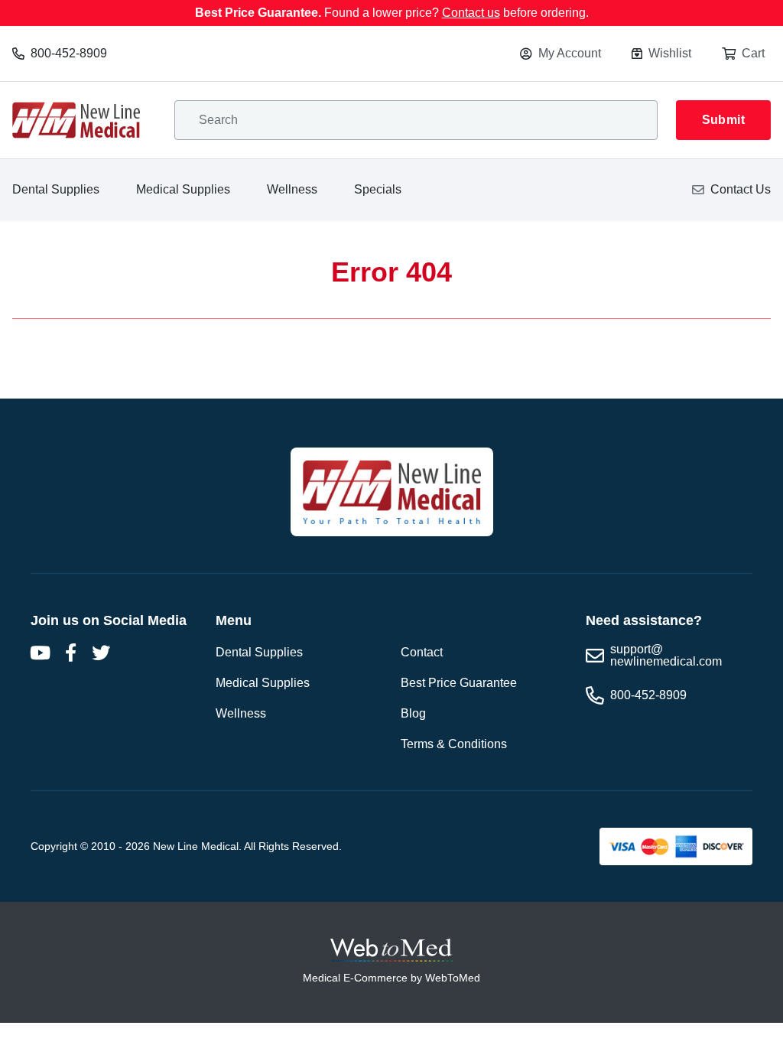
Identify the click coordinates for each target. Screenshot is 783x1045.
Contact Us (740, 189)
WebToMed (452, 978)
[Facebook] (70, 652)
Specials (377, 189)
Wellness (292, 189)
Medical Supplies (183, 189)
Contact (422, 652)
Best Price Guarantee (459, 682)
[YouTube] (40, 652)
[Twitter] (101, 652)
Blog (413, 713)
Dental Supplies (55, 189)
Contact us (471, 12)
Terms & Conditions (454, 743)
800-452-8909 (69, 53)
